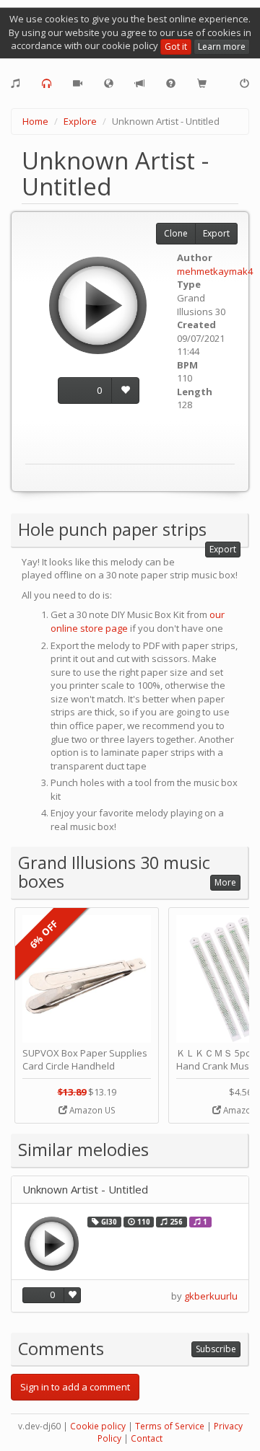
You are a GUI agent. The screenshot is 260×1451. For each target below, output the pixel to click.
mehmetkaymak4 (215, 271)
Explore (80, 121)
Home (35, 121)
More (225, 882)
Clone (176, 233)
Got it (176, 46)
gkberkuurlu (211, 1295)
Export (216, 233)
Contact (146, 1438)
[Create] (15, 83)
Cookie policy (98, 1426)
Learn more (222, 46)
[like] (125, 390)
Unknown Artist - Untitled (85, 1189)
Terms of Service (169, 1426)
